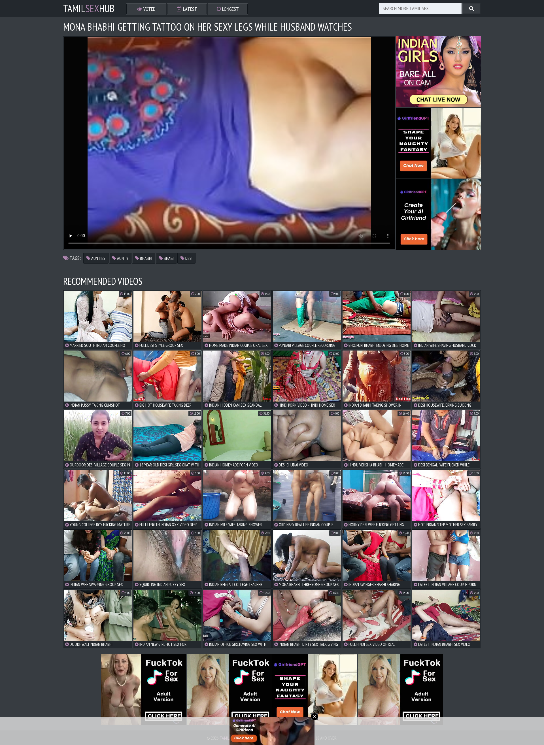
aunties (97, 258)
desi (188, 258)
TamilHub (88, 8)
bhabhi (145, 258)
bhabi (168, 258)
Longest (230, 9)
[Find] (471, 8)
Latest (189, 9)
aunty (122, 258)
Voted (149, 9)
